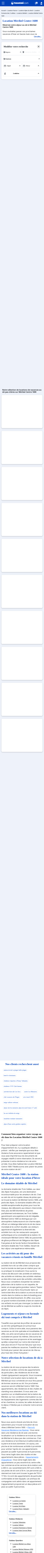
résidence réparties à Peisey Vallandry (16, 1081)
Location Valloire (18, 1525)
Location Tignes (18, 1503)
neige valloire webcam (11, 1102)
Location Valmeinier (19, 1522)
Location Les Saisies (19, 1501)
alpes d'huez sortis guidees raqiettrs (15, 1124)
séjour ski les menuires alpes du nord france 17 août (20, 1108)
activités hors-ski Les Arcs (12, 1092)
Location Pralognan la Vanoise (22, 1528)
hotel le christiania (9, 1075)
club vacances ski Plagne (11, 1097)
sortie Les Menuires (30, 1092)
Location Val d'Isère (19, 1506)
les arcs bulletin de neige (11, 1113)
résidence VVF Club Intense (13, 1086)
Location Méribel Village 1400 (22, 1552)
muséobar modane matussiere (13, 1119)
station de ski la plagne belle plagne (15, 1070)
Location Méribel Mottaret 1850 (23, 1549)
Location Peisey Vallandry (21, 1509)
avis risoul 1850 (28, 1097)
